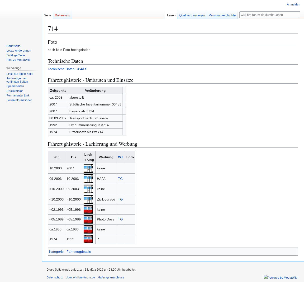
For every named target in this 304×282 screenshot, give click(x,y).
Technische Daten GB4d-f (67, 69)
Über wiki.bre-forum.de (80, 277)
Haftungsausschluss (111, 277)
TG (120, 179)
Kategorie (56, 251)
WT (120, 157)
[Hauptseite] (21, 19)
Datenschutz (55, 277)
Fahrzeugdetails (78, 251)
